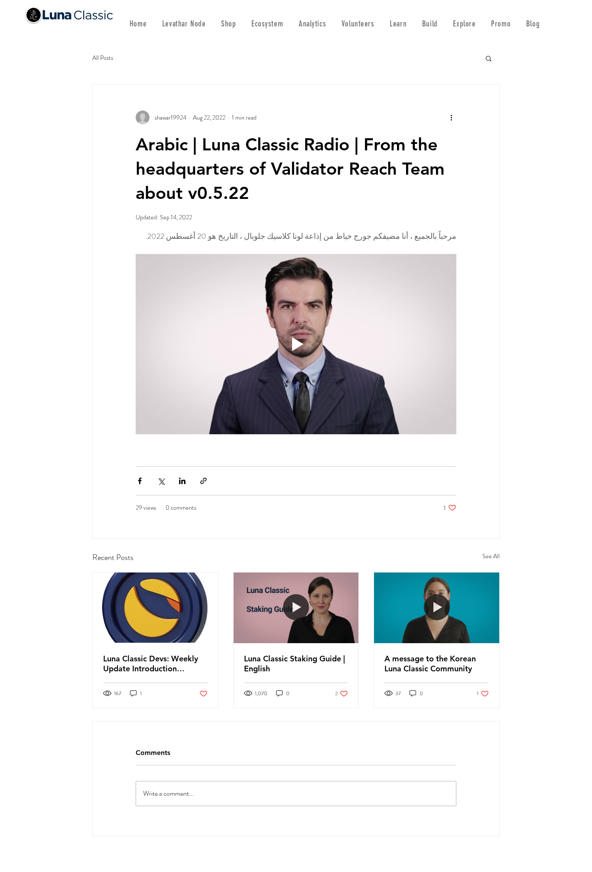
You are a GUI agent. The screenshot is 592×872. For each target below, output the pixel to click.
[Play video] (296, 344)
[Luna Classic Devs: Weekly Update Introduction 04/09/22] (155, 608)
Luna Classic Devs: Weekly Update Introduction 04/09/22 (150, 664)
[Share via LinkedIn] (182, 481)
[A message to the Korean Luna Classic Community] (436, 608)
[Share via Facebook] (140, 481)
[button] (489, 58)
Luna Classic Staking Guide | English (294, 664)
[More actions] (451, 117)
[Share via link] (203, 481)
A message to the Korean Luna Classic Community (430, 664)
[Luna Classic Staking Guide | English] (296, 608)
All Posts (102, 58)
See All (491, 556)
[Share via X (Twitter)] (161, 481)
